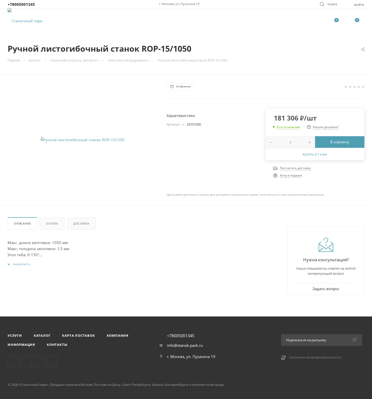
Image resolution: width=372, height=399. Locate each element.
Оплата (52, 223)
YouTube (51, 361)
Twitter (38, 361)
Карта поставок (78, 335)
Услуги (15, 335)
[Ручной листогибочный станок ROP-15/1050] (82, 140)
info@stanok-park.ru (185, 345)
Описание (22, 223)
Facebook (25, 361)
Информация (21, 344)
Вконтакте (13, 361)
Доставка (81, 223)
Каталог (42, 335)
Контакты (57, 344)
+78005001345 (21, 4)
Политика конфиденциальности (315, 357)
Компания (118, 335)
